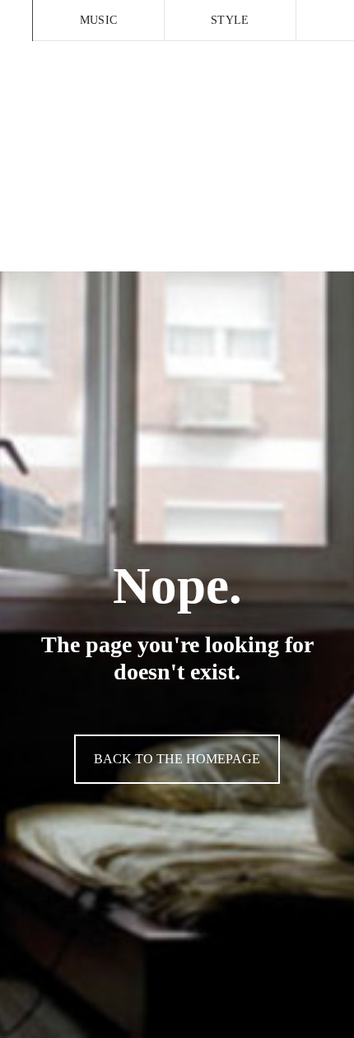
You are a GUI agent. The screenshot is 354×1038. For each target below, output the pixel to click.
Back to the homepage (177, 759)
